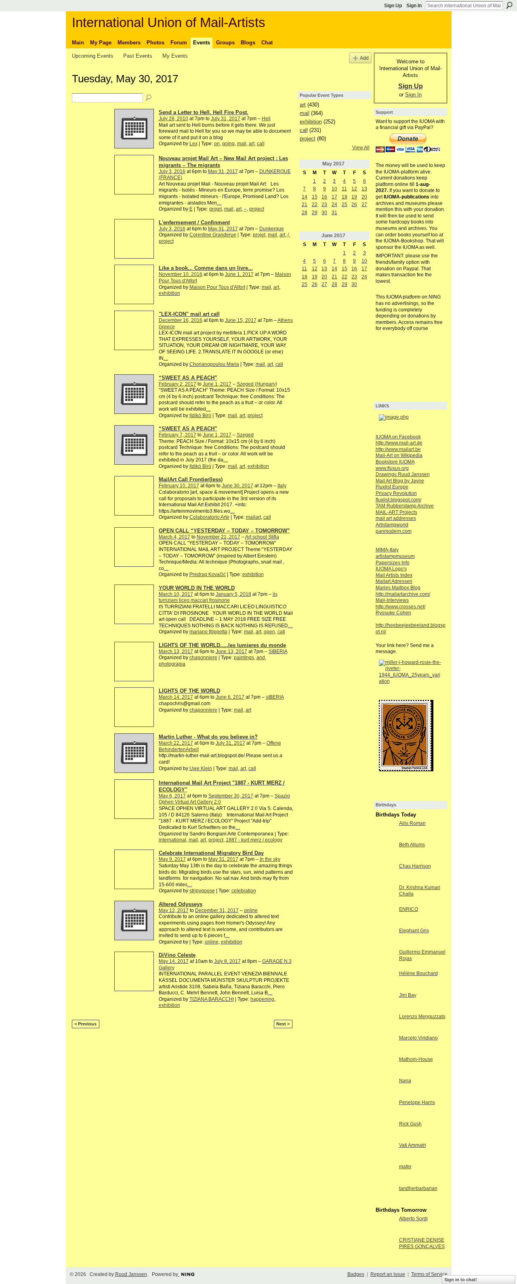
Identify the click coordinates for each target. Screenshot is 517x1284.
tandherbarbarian (418, 1188)
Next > (283, 1023)
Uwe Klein (200, 768)
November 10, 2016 (180, 274)
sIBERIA (275, 697)
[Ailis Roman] (385, 830)
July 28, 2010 (173, 118)
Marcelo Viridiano (418, 1038)
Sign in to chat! (460, 1279)
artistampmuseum (395, 556)
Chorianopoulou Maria (214, 364)
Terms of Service (429, 1274)
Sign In (414, 5)
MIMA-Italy (387, 550)
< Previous (85, 1023)
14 (304, 197)
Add (364, 58)
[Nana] (385, 1087)
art (251, 143)
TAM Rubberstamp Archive (405, 506)
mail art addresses (396, 518)
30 (324, 212)
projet (215, 209)
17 (334, 197)
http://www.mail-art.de (399, 443)
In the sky (270, 859)
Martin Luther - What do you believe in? (208, 737)
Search (509, 5)
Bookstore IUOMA (395, 462)
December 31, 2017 (217, 910)
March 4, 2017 (174, 537)
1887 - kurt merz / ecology (254, 840)
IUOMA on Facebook (398, 437)
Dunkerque (271, 229)
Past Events (137, 56)
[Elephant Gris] (385, 937)
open (269, 632)
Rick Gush (410, 1124)
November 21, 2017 (218, 537)
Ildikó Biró (200, 415)
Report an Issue (387, 1274)
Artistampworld (392, 525)
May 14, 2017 (174, 961)
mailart (253, 517)
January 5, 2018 (233, 594)
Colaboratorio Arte (209, 517)
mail (241, 143)
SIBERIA (278, 651)
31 (334, 212)
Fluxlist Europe (392, 487)
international (172, 840)
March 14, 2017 (176, 697)
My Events (175, 56)
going (228, 143)
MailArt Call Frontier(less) (191, 479)
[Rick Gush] (385, 1130)
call (261, 143)
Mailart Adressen (394, 581)
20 (364, 197)
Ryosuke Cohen (393, 613)
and (260, 657)
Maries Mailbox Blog (398, 588)
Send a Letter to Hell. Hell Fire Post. (203, 112)
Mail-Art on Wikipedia (399, 455)
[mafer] (385, 1173)
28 (304, 212)
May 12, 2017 (174, 910)
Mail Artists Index (394, 575)
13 (364, 189)
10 (334, 189)
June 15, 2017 (240, 320)
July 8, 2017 (227, 961)
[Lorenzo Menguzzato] (385, 1023)
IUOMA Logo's (391, 569)
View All (361, 147)
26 (354, 204)
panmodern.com (394, 531)
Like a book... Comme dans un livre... (206, 268)
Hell (266, 118)
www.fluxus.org (392, 468)
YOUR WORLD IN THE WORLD (197, 588)
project (256, 209)
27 (364, 204)
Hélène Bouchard (418, 973)
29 (314, 212)
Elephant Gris (414, 930)
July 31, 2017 (225, 118)
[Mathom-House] (385, 1066)
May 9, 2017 (172, 859)
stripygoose (202, 891)
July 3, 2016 (172, 171)
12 (354, 189)
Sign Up (393, 5)
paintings (244, 657)
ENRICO (408, 909)
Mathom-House (416, 1059)
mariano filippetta (208, 632)
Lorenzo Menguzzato (422, 1016)
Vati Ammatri (412, 1145)
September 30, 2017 (230, 796)
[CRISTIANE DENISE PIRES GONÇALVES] (385, 1247)
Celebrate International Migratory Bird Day (211, 853)
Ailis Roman (412, 823)
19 (354, 197)
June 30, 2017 (237, 486)
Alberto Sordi (413, 1218)
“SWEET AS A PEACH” (188, 378)
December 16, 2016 (180, 320)
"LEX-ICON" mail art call (189, 314)
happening (262, 999)
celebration (243, 891)
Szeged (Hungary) (257, 384)
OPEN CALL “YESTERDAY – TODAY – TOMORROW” (224, 531)
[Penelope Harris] (385, 1109)
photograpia (172, 664)
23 (324, 204)
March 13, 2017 (176, 651)
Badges (355, 1274)
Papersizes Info (393, 563)
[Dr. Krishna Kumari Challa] (385, 894)
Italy (281, 486)
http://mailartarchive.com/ (403, 594)
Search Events (149, 98)
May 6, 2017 (172, 796)
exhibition (169, 293)
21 (304, 204)
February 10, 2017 (179, 486)
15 (314, 197)
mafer (405, 1166)
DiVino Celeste (177, 955)
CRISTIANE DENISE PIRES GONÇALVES (422, 1243)
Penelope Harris (417, 1102)
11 (344, 189)
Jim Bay (407, 995)
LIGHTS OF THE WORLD (189, 691)
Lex (193, 143)
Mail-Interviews (392, 600)
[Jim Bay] (385, 1002)
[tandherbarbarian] (385, 1195)
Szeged (245, 435)
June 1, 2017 (239, 274)
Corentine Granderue (212, 235)
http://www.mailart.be (398, 449)
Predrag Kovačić (207, 574)
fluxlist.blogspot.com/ (398, 500)
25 (344, 204)
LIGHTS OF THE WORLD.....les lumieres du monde (222, 645)
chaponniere (203, 657)
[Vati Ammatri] (385, 1152)
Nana (405, 1081)
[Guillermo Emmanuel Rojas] (385, 959)
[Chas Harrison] (385, 873)
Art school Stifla (262, 537)
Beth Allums (412, 845)
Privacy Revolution (396, 493)
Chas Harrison (415, 866)
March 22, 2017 (176, 743)
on (217, 143)
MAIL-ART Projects (396, 512)
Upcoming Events (92, 56)
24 (334, 204)
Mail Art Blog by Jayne (400, 481)
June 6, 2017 (230, 697)
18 (344, 197)
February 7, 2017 (177, 435)
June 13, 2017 (231, 651)
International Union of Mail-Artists (168, 22)
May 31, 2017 (223, 171)
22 (314, 204)
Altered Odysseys (180, 904)
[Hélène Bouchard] (385, 980)
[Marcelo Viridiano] (385, 1044)
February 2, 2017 (177, 384)
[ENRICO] (385, 916)
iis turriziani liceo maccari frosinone (218, 597)
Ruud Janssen (131, 1274)
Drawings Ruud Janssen (403, 474)
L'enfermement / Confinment (194, 222)
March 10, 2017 (176, 594)
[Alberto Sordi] (385, 1225)
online (251, 910)
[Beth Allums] (385, 851)
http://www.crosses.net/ (400, 607)
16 (324, 197)
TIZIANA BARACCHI (211, 999)
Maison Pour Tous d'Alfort (217, 287)
